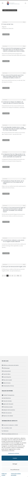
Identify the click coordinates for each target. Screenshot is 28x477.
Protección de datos (7, 401)
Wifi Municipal (6, 368)
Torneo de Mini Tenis (8, 24)
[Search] (25, 3)
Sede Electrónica (7, 398)
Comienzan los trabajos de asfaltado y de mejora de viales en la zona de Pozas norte (13, 102)
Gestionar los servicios (13, 453)
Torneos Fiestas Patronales (9, 10)
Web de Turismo (7, 383)
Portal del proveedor (8, 407)
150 (18, 275)
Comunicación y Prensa (8, 385)
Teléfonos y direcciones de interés (11, 365)
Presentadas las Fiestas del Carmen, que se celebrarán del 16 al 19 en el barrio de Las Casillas (13, 182)
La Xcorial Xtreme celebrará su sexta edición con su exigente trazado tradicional (13, 240)
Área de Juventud (7, 371)
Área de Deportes (7, 377)
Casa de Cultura (6, 374)
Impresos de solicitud (8, 415)
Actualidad (6, 34)
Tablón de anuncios (7, 412)
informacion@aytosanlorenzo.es (10, 434)
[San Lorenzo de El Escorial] (14, 3)
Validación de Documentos (9, 410)
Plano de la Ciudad (7, 380)
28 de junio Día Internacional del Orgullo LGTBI (14, 266)
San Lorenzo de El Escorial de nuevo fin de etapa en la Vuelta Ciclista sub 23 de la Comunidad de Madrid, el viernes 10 (13, 76)
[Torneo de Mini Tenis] (14, 15)
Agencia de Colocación (8, 404)
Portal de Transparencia (8, 395)
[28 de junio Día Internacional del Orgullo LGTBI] (14, 258)
